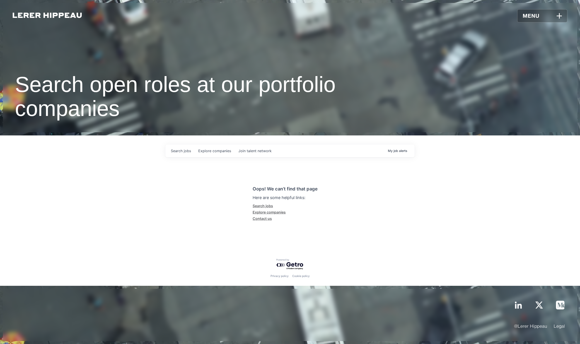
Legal (559, 327)
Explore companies (269, 212)
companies (214, 151)
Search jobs (263, 206)
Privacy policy (280, 276)
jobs (181, 151)
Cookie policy (301, 276)
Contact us (262, 218)
